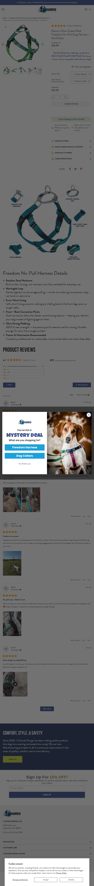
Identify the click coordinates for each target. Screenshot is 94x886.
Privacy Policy (61, 873)
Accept (45, 879)
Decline (71, 879)
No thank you (24, 463)
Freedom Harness (24, 447)
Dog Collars (24, 456)
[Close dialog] (89, 415)
